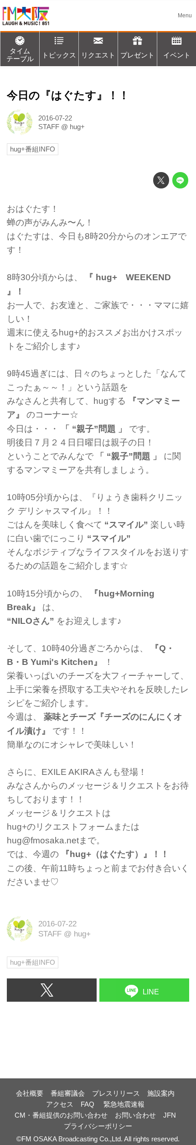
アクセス (59, 1104)
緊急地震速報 (123, 1104)
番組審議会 (68, 1093)
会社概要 (29, 1093)
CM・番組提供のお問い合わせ (61, 1115)
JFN (169, 1115)
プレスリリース (116, 1093)
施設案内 (161, 1093)
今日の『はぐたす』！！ (68, 95)
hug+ (77, 127)
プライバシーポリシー (98, 1126)
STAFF (48, 127)
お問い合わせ (135, 1115)
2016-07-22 (55, 118)
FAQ (88, 1104)
